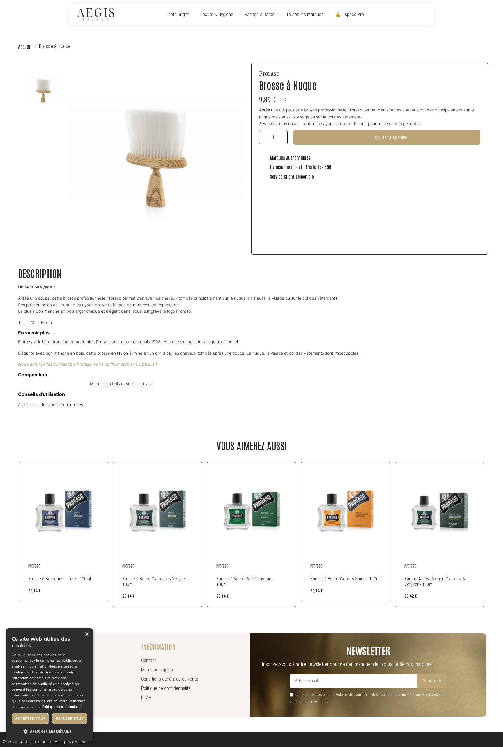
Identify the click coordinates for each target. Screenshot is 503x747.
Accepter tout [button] (30, 718)
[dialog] (49, 684)
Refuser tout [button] (70, 718)
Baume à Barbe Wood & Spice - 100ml (345, 579)
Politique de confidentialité (62, 706)
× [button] (86, 634)
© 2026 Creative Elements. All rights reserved (46, 741)
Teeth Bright (177, 14)
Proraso (269, 73)
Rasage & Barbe (259, 14)
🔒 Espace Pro (349, 14)
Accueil (24, 46)
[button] (407, 15)
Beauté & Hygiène (216, 14)
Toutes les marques (305, 14)
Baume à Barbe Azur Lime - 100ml (59, 579)
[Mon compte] (416, 14)
